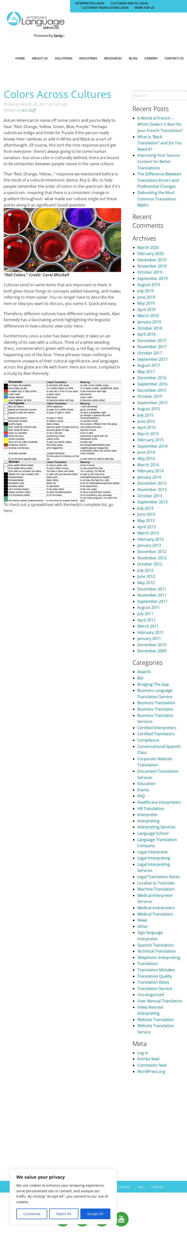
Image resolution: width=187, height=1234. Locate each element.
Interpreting (148, 821)
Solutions (63, 58)
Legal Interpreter (152, 852)
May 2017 (146, 371)
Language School (152, 833)
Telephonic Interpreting (158, 957)
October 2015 (149, 396)
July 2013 (145, 508)
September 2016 (152, 384)
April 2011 (146, 620)
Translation (147, 963)
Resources (113, 58)
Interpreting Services (156, 827)
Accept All (95, 1213)
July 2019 (145, 291)
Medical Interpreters (156, 907)
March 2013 (148, 533)
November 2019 (152, 266)
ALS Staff (28, 110)
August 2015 (148, 408)
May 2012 (146, 582)
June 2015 (146, 421)
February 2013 (150, 539)
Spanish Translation (155, 945)
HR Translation (150, 808)
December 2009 (151, 651)
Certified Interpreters (156, 727)
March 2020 (148, 247)
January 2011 (149, 638)
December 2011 (151, 589)
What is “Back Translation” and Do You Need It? (159, 143)
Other (142, 926)
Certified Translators (156, 733)
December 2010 (151, 644)
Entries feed (148, 1059)
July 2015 (145, 415)
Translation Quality (154, 976)
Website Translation (155, 1019)
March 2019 (148, 315)
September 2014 (152, 446)
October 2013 (149, 496)
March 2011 (148, 626)
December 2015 (151, 390)
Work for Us (144, 8)
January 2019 (149, 322)
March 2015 (148, 433)
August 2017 (148, 365)
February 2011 (150, 632)
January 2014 (149, 477)
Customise (31, 1213)
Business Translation (156, 702)
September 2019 (152, 278)
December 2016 (151, 377)
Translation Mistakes (156, 969)
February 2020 (150, 253)
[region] (63, 1196)
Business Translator (155, 709)
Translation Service (154, 988)
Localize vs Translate (156, 883)
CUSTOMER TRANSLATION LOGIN (104, 8)
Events (143, 790)
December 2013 (151, 483)
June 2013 (146, 514)
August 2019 (148, 284)
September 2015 (152, 402)
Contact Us (174, 58)
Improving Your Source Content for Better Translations (158, 161)
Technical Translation (156, 951)
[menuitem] (20, 58)
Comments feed (152, 1065)
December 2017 (151, 340)
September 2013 (152, 502)
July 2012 (145, 570)
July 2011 (145, 613)
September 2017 (152, 359)
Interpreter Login (89, 3)
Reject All (63, 1213)
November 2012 (152, 558)
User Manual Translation (159, 1001)
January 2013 (149, 545)
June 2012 (146, 576)
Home (20, 58)
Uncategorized (150, 994)
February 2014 (150, 471)
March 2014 (148, 464)
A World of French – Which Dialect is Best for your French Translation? (160, 124)
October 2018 (149, 328)
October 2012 (149, 564)
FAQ (141, 796)
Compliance (148, 740)
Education (146, 783)
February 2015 (150, 439)
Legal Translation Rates (158, 876)
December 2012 (151, 551)
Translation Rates (153, 982)
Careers (151, 58)
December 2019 (151, 259)
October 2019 (149, 272)
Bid (140, 678)
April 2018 (146, 334)
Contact (158, 1187)
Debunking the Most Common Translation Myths (156, 199)
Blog (133, 58)
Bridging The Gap (153, 684)
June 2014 (146, 452)
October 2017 (149, 353)
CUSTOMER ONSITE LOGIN (129, 3)
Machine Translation (156, 889)
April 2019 (146, 309)
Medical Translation (155, 914)
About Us (40, 58)
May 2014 (146, 458)
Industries (88, 58)
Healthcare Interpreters (159, 802)
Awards (144, 671)
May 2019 (146, 303)
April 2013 (146, 527)
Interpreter (147, 814)
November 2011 (152, 595)
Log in (142, 1052)
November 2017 (152, 346)
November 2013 (152, 489)
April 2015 (146, 427)
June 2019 (146, 297)
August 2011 (148, 607)
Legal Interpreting (153, 858)
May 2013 (146, 520)
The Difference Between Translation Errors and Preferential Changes (159, 180)
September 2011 (152, 601)
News (142, 920)
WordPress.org (151, 1071)
